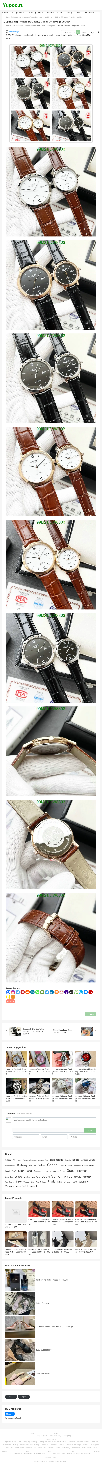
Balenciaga (56, 1159)
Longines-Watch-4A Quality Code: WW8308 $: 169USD (62, 1098)
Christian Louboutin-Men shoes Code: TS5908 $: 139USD (86, 1221)
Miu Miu (68, 1176)
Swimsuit (29, 1447)
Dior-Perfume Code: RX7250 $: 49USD (52, 1280)
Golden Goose (59, 1171)
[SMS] (76, 992)
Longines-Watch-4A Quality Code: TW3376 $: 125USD (16, 1071)
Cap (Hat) (26, 1442)
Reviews (89, 12)
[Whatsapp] (37, 992)
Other (32, 1182)
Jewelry (15, 1445)
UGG (75, 1182)
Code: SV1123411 (44, 1350)
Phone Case (9, 1447)
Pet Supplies (94, 1445)
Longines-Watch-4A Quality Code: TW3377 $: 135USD (39, 1071)
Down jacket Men (45, 1442)
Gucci (71, 1170)
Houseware (7, 1445)
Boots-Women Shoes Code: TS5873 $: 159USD (85, 1250)
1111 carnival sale (16, 1453)
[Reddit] (27, 992)
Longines (10, 1001)
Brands (50, 12)
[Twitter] (18, 992)
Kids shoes (44, 1445)
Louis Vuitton (51, 1176)
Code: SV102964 (43, 1373)
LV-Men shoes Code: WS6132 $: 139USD (15, 1225)
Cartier (32, 1165)
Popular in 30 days (73, 1453)
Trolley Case (42, 1447)
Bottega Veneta (88, 1159)
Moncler (87, 1176)
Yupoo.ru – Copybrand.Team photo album (53, 1461)
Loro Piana (36, 1177)
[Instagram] (13, 992)
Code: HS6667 (42, 1303)
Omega (26, 1182)
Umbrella (51, 1447)
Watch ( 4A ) (67, 1436)
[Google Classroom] (90, 992)
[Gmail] (61, 992)
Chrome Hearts (88, 1165)
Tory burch (67, 1182)
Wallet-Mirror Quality (63, 1447)
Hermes (82, 1171)
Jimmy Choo (9, 1177)
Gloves (86, 1442)
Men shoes (53, 1445)
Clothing (34, 1442)
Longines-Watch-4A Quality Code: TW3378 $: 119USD (62, 1071)
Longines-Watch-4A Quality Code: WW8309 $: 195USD (85, 1098)
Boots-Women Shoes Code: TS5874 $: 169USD (62, 1250)
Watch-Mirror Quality (78, 1447)
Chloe (62, 1165)
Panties (61, 1445)
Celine (41, 1165)
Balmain (68, 1160)
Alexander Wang (43, 1160)
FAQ (69, 12)
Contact (6, 22)
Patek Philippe (41, 1182)
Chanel (52, 1164)
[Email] (42, 992)
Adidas (8, 1159)
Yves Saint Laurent (26, 1186)
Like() (90, 1014)
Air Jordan (17, 1160)
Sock (22, 1447)
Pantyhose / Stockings (73, 1445)
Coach (7, 1171)
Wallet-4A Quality (55, 1436)
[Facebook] (8, 992)
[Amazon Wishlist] (8, 997)
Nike (19, 1181)
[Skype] (81, 992)
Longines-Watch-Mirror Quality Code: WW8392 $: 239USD (16, 1098)
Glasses (80, 1442)
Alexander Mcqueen (30, 1160)
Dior (21, 1170)
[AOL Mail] (71, 992)
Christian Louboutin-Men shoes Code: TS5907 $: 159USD (15, 1251)
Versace (9, 1186)
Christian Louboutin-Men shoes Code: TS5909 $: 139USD (62, 1221)
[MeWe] (32, 992)
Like (78, 12)
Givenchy (48, 1171)
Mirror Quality (34, 12)
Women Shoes (92, 1447)
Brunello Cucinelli (10, 1165)
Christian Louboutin (73, 1165)
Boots (75, 1159)
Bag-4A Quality (42, 1436)
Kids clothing (34, 1445)
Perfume (85, 1445)
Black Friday (28, 1453)
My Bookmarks (86, 1453)
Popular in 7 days (59, 1453)
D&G (14, 1171)
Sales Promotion (39, 1453)
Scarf (17, 1447)
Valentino (83, 1181)
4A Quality (17, 12)
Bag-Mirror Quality (10, 1442)
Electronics (72, 1442)
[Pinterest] (23, 992)
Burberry (22, 1165)
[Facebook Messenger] (86, 992)
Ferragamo (38, 1171)
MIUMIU (77, 1176)
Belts (19, 1442)
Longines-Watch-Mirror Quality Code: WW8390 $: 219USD (85, 1071)
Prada (51, 1181)
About (16, 22)
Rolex (59, 1182)
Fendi (29, 1171)
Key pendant (24, 1445)
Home (5, 12)
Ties (34, 1447)
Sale (59, 12)
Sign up (85, 32)
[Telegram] (47, 992)
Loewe (18, 1176)
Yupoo (11, 1396)
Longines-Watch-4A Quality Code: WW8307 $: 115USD (39, 1098)
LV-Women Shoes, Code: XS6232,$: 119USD (54, 1326)
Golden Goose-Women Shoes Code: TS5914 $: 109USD (39, 1251)
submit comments (90, 1131)
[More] (13, 997)
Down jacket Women (59, 1442)
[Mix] (56, 992)
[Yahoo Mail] (66, 992)
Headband (94, 1442)
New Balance (10, 1182)
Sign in (93, 32)
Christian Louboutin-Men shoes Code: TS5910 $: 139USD (39, 1221)
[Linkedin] (52, 992)
